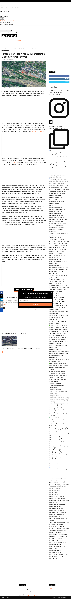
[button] (35, 294)
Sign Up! (35, 304)
